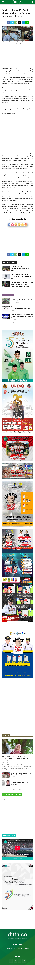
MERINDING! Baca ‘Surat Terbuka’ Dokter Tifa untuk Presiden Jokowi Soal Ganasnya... (21, 782)
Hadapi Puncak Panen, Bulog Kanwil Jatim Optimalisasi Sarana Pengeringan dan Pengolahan (22, 284)
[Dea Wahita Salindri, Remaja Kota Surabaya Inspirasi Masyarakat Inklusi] (6, 268)
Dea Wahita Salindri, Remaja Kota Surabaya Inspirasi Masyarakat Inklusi (21, 268)
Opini (3, 753)
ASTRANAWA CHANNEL (9, 835)
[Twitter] (19, 961)
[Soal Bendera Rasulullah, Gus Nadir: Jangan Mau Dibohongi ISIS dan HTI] (6, 309)
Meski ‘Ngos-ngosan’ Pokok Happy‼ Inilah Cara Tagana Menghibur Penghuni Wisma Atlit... (22, 316)
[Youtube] (24, 961)
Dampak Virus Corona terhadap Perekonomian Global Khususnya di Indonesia (15, 758)
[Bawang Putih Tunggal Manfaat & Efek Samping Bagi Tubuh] (6, 775)
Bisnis (3, 270)
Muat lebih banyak (17, 322)
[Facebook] (11, 961)
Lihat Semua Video (17, 858)
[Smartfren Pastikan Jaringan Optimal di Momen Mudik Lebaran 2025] (6, 276)
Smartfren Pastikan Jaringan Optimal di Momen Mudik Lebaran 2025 (21, 276)
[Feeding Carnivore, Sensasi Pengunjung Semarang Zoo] (6, 301)
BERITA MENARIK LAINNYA (9, 262)
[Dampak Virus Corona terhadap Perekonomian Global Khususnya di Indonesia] (17, 746)
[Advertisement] (17, 56)
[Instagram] (15, 961)
